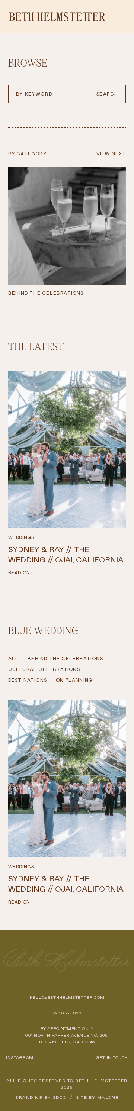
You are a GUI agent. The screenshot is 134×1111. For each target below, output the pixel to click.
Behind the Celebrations (65, 659)
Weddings (21, 537)
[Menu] (120, 17)
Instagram (20, 1057)
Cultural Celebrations (44, 669)
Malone (108, 1097)
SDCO (60, 1097)
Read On (19, 573)
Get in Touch (112, 1057)
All (13, 659)
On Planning (74, 680)
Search (107, 94)
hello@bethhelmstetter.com (67, 997)
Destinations (27, 680)
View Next (111, 154)
